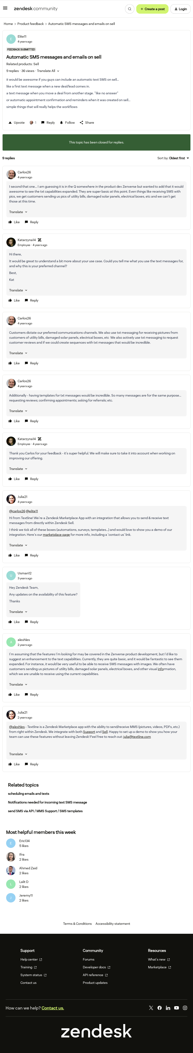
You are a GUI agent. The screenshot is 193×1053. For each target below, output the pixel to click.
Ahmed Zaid (28, 868)
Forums (88, 959)
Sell (105, 732)
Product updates (95, 983)
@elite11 (32, 511)
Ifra (21, 854)
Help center (29, 959)
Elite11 (22, 36)
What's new (157, 959)
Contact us (28, 983)
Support (89, 732)
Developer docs (95, 967)
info (161, 669)
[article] (96, 198)
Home (8, 24)
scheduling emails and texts (28, 793)
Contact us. (53, 1008)
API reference (93, 975)
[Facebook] (159, 1007)
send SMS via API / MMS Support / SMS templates (45, 811)
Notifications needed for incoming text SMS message (47, 802)
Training (26, 967)
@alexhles (17, 727)
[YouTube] (176, 1007)
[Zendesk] (96, 1036)
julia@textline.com (137, 737)
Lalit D (23, 882)
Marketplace (157, 967)
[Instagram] (185, 1007)
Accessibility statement (113, 924)
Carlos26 (24, 172)
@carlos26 (17, 511)
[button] (5, 10)
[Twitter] (151, 1007)
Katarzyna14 (27, 240)
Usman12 (25, 573)
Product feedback (30, 24)
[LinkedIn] (168, 1007)
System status (31, 975)
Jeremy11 (26, 895)
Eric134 (24, 841)
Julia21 (22, 497)
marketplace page (56, 534)
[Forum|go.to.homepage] (36, 9)
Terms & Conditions (77, 924)
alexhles (24, 640)
